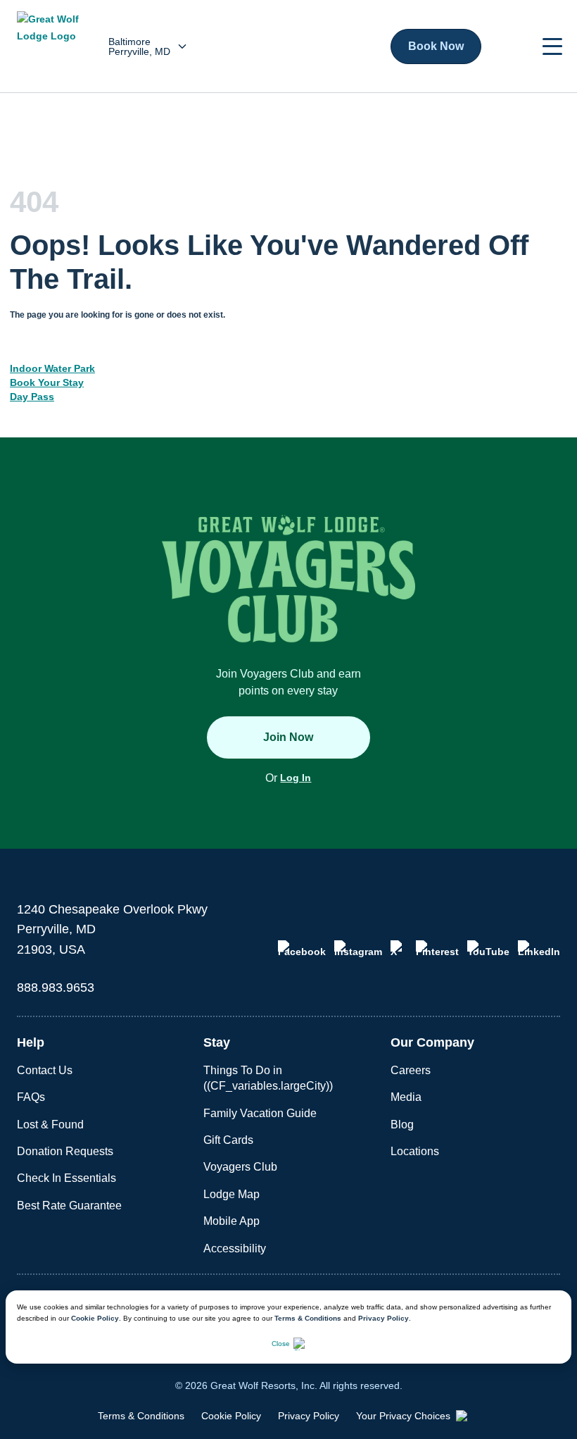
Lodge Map (231, 1194)
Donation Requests (65, 1151)
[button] (552, 46)
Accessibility (234, 1248)
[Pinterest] (437, 948)
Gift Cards (228, 1140)
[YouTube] (488, 948)
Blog (402, 1124)
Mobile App (231, 1221)
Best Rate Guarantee (69, 1205)
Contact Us (44, 1070)
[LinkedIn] (539, 948)
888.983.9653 (55, 987)
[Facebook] (302, 948)
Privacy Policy (383, 1318)
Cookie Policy (95, 1318)
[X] (399, 948)
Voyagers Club (240, 1167)
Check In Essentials (66, 1178)
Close (281, 1343)
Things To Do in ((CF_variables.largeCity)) (268, 1078)
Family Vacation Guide (260, 1113)
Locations (415, 1151)
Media (406, 1097)
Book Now (436, 46)
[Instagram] (358, 948)
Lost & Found (50, 1124)
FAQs (31, 1097)
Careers (411, 1070)
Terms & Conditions (307, 1318)
